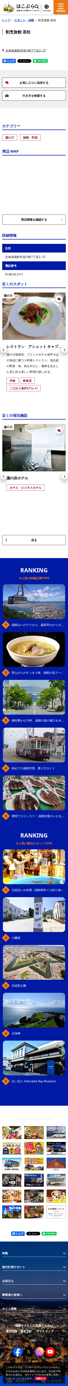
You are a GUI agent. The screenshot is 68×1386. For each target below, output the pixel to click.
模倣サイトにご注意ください (34, 1325)
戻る (34, 540)
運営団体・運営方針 (19, 1331)
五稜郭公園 (19, 986)
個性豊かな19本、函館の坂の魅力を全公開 (38, 720)
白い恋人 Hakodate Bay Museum (34, 1081)
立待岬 (16, 1033)
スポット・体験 (24, 20)
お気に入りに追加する (34, 83)
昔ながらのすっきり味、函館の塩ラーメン (38, 673)
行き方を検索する (34, 96)
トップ (5, 20)
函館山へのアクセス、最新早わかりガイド (38, 625)
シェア (10, 61)
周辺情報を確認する (34, 220)
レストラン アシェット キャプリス (36, 346)
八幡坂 (16, 938)
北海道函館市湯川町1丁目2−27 (25, 50)
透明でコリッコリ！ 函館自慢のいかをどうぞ (38, 816)
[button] (4, 350)
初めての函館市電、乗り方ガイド (33, 768)
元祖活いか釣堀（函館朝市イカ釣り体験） (38, 890)
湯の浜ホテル (17, 477)
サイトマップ (45, 1331)
